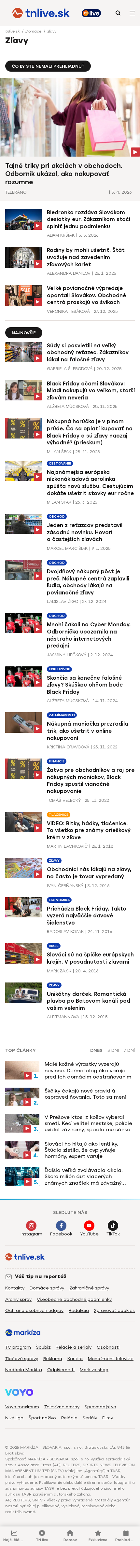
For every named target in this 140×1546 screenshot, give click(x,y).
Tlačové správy (21, 1358)
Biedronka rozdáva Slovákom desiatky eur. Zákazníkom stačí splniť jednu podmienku (88, 219)
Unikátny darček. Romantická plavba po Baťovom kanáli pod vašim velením (88, 1001)
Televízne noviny (61, 1407)
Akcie (54, 946)
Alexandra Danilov (69, 273)
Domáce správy (47, 1288)
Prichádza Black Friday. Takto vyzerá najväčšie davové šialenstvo (86, 916)
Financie (56, 761)
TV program (18, 1347)
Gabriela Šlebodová (69, 368)
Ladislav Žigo (62, 601)
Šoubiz (43, 1347)
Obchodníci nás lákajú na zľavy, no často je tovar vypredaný (89, 873)
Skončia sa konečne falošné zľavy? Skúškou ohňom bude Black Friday (85, 685)
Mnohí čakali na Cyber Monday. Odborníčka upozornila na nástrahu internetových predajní (89, 635)
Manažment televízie (110, 1358)
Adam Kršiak (61, 235)
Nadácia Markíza (23, 1369)
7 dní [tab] (129, 1050)
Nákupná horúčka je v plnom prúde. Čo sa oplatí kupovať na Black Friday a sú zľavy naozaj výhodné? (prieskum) (90, 432)
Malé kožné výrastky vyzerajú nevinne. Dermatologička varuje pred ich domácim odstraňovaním (88, 1070)
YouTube (89, 1234)
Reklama (52, 1358)
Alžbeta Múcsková (68, 406)
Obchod (57, 516)
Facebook (61, 1234)
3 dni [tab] (113, 1050)
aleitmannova (63, 1016)
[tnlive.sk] (41, 13)
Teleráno (15, 192)
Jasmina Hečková (66, 654)
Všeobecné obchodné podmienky (74, 1299)
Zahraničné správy (89, 1288)
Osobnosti (108, 1347)
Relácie (69, 1418)
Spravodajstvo (100, 1407)
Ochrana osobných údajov (34, 1310)
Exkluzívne (59, 669)
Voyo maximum (22, 1407)
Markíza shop (94, 1369)
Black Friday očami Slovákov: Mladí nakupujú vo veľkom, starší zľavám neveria (91, 391)
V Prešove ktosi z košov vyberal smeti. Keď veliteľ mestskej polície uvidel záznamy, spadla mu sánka (88, 1123)
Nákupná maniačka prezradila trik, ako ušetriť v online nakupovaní (87, 731)
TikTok (113, 1234)
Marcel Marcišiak (67, 548)
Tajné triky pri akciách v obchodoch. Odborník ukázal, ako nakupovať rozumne (63, 174)
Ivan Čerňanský (65, 885)
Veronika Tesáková (68, 311)
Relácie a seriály (73, 1347)
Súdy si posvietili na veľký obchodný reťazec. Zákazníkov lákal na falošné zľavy (88, 352)
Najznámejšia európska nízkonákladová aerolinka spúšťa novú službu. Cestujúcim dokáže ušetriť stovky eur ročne (90, 482)
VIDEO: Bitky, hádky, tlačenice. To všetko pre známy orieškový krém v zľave (89, 830)
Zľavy (54, 860)
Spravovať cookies (114, 1310)
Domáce (34, 31)
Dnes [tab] (96, 1050)
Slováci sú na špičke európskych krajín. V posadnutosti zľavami (90, 958)
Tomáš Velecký (64, 800)
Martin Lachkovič (67, 846)
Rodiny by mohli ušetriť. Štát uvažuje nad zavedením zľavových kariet (86, 257)
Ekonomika (59, 900)
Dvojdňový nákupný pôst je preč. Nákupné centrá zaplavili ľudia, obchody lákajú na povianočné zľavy (88, 582)
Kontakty (14, 1288)
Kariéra (75, 1358)
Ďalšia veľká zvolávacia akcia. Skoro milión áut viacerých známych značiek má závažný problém (84, 1176)
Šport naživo (42, 1418)
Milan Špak (59, 451)
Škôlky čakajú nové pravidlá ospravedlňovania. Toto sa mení (85, 1094)
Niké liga (14, 1418)
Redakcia (79, 1310)
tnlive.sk (13, 31)
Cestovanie (60, 463)
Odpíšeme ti (61, 1369)
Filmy (107, 1418)
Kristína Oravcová (68, 747)
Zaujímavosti (62, 715)
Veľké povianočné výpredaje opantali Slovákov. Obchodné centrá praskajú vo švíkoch (86, 295)
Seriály (90, 1418)
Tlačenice (58, 815)
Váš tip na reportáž (40, 1276)
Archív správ (18, 1299)
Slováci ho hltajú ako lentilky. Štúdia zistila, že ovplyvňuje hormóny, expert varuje (81, 1150)
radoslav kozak (65, 931)
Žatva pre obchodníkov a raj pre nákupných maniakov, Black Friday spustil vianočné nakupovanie (90, 780)
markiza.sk (59, 970)
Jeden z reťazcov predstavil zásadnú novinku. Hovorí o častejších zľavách (84, 532)
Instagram (31, 1234)
